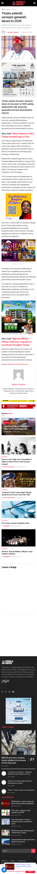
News (8, 9)
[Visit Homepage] (18, 3)
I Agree (30, 871)
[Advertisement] (18, 634)
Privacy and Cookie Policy (16, 871)
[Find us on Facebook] (2, 692)
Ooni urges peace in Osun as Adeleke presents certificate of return (21, 821)
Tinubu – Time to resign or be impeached (21, 790)
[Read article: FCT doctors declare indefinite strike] (18, 509)
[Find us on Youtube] (13, 692)
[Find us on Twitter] (5, 691)
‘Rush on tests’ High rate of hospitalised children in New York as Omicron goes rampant (16, 461)
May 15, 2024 (17, 431)
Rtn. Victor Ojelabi (8, 466)
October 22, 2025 (27, 32)
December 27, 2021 (21, 466)
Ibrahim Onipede (13, 32)
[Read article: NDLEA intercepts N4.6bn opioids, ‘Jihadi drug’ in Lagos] (6, 833)
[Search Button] (34, 3)
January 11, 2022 (16, 556)
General (13, 9)
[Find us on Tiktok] (9, 691)
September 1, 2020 (16, 526)
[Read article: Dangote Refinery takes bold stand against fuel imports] (6, 842)
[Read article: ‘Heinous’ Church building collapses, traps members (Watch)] (18, 537)
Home (3, 9)
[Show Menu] (2, 3)
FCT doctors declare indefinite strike (15, 523)
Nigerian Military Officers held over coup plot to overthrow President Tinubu (17, 341)
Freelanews (8, 431)
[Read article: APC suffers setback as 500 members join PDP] (6, 813)
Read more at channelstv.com (17, 364)
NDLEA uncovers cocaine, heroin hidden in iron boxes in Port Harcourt (14, 760)
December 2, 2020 (21, 497)
